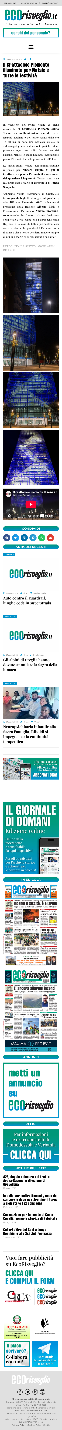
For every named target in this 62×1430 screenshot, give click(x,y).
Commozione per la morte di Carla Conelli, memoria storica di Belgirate (30, 1217)
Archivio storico (29, 3)
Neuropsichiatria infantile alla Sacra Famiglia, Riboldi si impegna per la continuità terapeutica (29, 734)
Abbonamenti (10, 3)
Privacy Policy (18, 1425)
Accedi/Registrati (50, 3)
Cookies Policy (34, 1425)
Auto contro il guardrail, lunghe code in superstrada (27, 600)
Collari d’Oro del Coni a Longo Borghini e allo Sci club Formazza (27, 1232)
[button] (31, 47)
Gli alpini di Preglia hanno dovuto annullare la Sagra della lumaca (30, 664)
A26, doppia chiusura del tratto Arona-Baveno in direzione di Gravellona (26, 1181)
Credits (46, 1425)
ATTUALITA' (10, 616)
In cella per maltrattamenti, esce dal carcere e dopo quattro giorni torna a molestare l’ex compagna (30, 1200)
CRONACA (9, 555)
